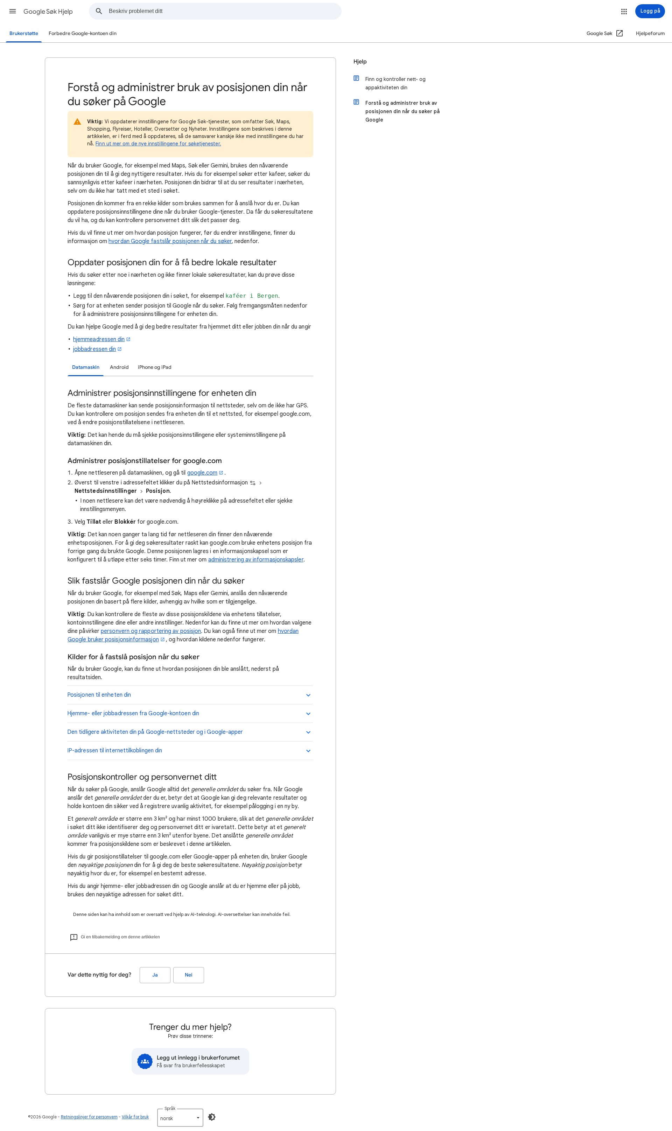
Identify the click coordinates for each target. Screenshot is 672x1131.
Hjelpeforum (650, 33)
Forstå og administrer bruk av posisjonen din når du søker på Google (402, 111)
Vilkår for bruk (135, 1116)
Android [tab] (119, 367)
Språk (169, 1108)
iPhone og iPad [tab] (155, 367)
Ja (155, 975)
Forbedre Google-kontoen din (83, 33)
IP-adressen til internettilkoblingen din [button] (114, 750)
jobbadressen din (94, 349)
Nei (188, 975)
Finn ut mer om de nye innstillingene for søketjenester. (158, 143)
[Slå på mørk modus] (211, 1117)
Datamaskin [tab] (85, 367)
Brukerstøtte (23, 33)
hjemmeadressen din (99, 339)
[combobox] (225, 11)
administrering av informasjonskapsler (255, 559)
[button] (12, 11)
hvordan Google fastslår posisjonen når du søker (170, 241)
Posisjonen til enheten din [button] (99, 694)
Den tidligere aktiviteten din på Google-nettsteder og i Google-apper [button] (155, 732)
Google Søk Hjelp (48, 11)
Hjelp (360, 61)
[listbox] (180, 1118)
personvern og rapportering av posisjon (151, 631)
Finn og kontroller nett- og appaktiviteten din (395, 83)
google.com (202, 472)
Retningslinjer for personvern (89, 1116)
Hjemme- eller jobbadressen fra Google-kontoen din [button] (133, 713)
